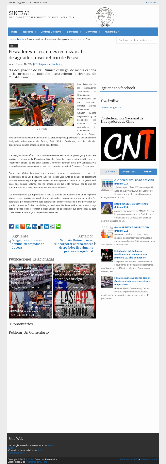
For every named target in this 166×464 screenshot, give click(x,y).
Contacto (151, 2)
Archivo (148, 171)
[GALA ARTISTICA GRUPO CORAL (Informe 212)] (107, 237)
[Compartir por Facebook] (11, 226)
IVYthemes (31, 462)
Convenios (91, 32)
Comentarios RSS (149, 459)
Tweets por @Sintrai (111, 107)
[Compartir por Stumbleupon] (28, 226)
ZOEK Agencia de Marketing (48, 64)
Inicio (14, 32)
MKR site (42, 462)
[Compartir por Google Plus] (22, 226)
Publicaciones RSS (129, 459)
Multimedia (111, 32)
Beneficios (72, 32)
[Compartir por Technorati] (58, 226)
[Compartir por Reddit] (52, 226)
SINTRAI (19, 13)
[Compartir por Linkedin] (46, 226)
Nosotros (28, 32)
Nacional (13, 46)
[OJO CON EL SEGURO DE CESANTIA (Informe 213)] (107, 190)
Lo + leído (110, 171)
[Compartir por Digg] (34, 226)
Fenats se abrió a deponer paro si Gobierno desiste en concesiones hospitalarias (132, 281)
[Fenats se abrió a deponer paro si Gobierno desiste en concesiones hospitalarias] (107, 287)
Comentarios (129, 171)
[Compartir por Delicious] (40, 226)
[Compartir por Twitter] (17, 226)
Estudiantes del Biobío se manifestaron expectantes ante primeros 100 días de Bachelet (130, 254)
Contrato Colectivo (51, 32)
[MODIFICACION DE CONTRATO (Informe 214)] (107, 213)
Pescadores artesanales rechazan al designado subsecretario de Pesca (45, 55)
